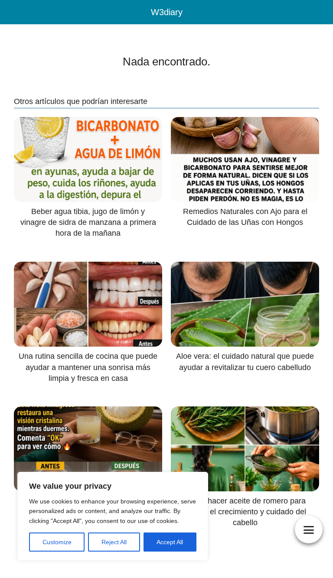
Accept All (170, 542)
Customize (57, 542)
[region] (112, 516)
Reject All (114, 542)
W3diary (167, 12)
